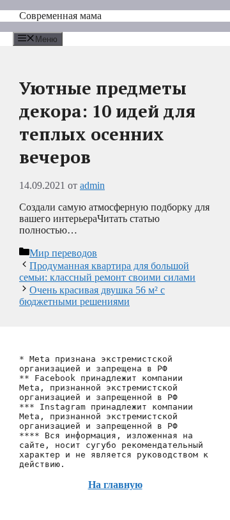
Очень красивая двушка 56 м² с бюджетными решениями (92, 296)
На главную (115, 484)
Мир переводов (63, 253)
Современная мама (60, 15)
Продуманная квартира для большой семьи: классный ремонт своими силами (107, 271)
